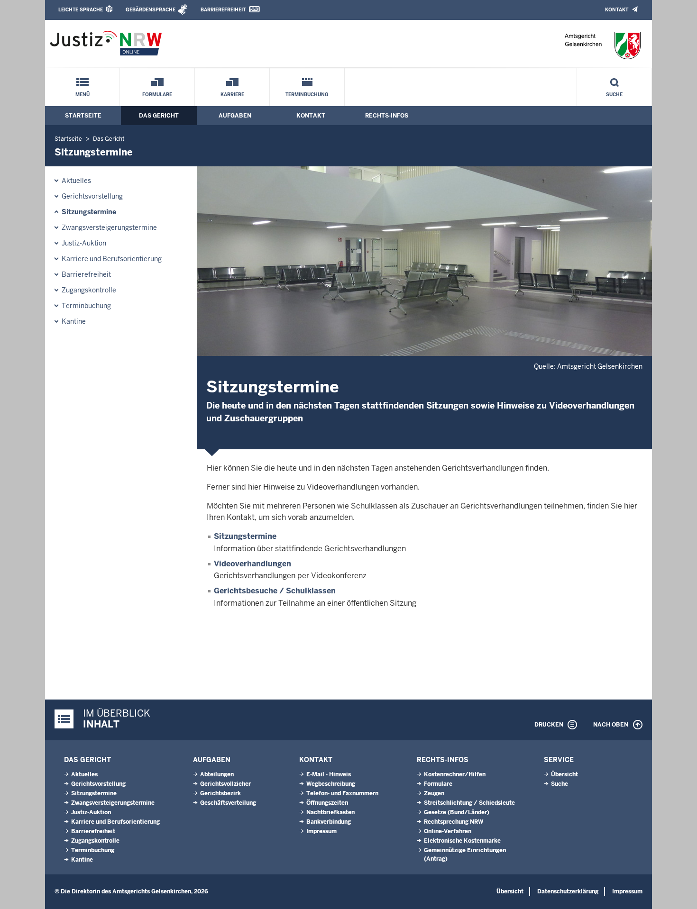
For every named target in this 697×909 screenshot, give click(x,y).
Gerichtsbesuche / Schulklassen (275, 591)
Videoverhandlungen (252, 564)
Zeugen (434, 793)
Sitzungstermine (89, 212)
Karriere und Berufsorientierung (112, 259)
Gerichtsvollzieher (225, 784)
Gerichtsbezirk (220, 793)
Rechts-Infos (386, 115)
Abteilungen (217, 774)
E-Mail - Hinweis (328, 774)
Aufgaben (235, 115)
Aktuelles (76, 180)
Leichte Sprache (80, 10)
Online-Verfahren (447, 831)
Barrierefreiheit (223, 10)
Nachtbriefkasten (330, 812)
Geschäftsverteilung (228, 803)
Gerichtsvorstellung (92, 196)
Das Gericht (159, 115)
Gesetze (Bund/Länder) (456, 812)
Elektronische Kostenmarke (462, 841)
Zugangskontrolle (89, 290)
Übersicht (564, 774)
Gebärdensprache (150, 10)
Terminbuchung (307, 94)
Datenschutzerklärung (567, 891)
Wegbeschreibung (330, 784)
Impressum (321, 831)
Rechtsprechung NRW (453, 822)
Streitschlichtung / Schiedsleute (469, 803)
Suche (614, 94)
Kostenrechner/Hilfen (455, 774)
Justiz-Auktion (84, 243)
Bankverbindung (328, 822)
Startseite (83, 115)
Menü (82, 94)
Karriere (232, 94)
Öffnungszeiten (327, 803)
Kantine (74, 321)
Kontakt (616, 10)
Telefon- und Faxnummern (342, 793)
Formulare (157, 94)
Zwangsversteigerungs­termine (109, 227)
